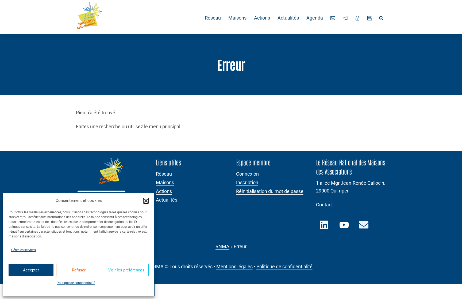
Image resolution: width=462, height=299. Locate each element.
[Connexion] (357, 18)
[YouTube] (344, 228)
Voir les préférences (126, 270)
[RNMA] (89, 16)
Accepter (31, 270)
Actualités (288, 18)
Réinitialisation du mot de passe (269, 191)
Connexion (247, 174)
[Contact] (333, 18)
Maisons (237, 18)
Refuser (79, 270)
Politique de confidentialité (76, 283)
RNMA (222, 246)
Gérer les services (23, 250)
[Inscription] (370, 18)
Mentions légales (234, 266)
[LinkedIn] (325, 228)
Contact (324, 204)
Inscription (247, 182)
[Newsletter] (345, 18)
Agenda (314, 18)
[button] (146, 200)
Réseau (213, 18)
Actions (262, 18)
